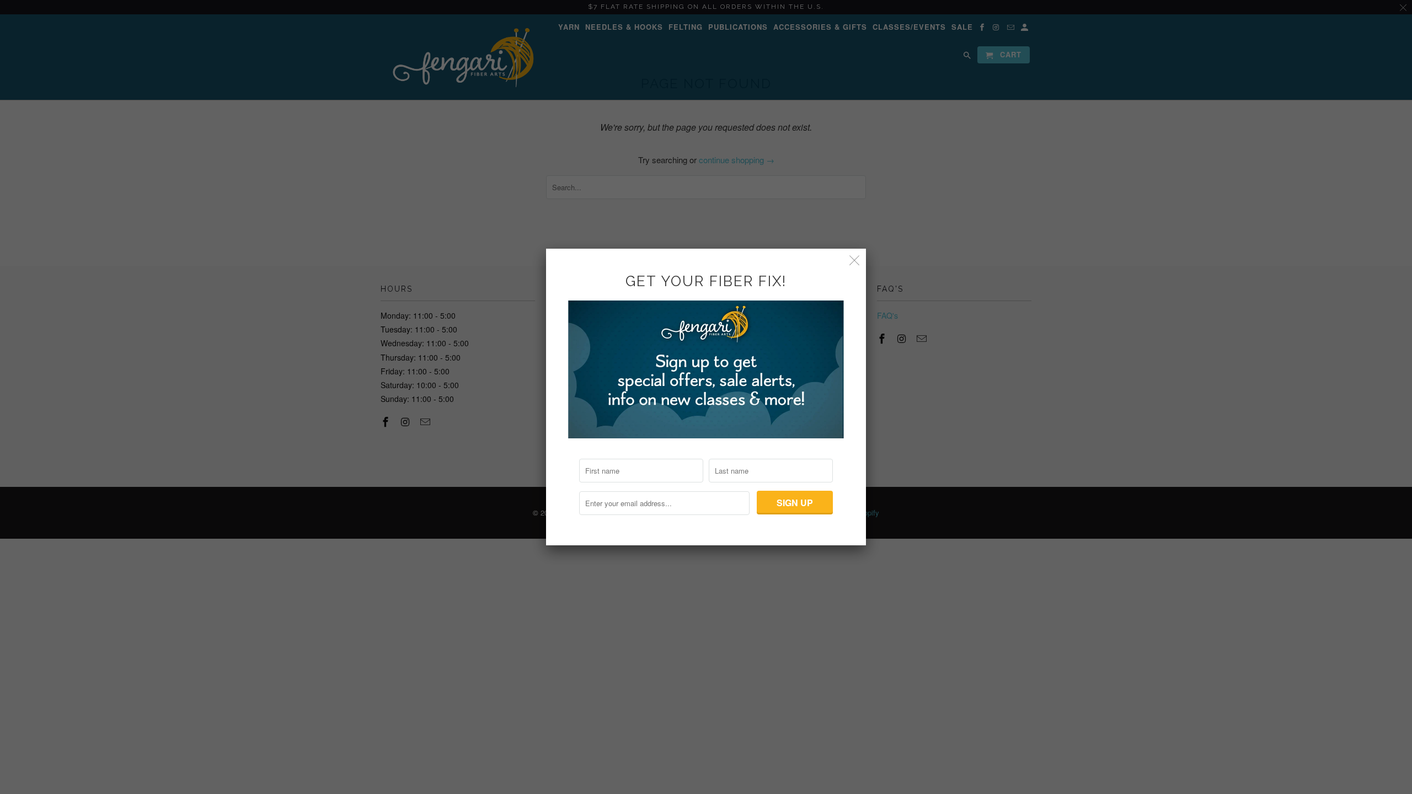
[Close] (854, 260)
